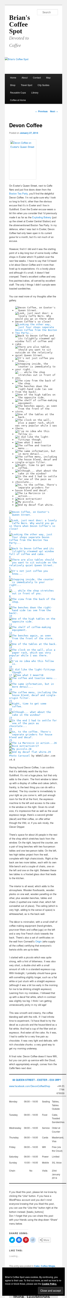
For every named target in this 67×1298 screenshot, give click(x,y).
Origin (38, 941)
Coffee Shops (48, 1266)
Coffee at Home (18, 100)
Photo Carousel (19, 755)
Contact (37, 77)
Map (48, 77)
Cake (37, 1266)
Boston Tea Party (18, 193)
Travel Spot (26, 85)
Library (34, 92)
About (25, 77)
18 (41, 675)
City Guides (43, 85)
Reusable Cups (18, 92)
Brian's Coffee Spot (19, 24)
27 (37, 746)
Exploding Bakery (41, 217)
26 (55, 743)
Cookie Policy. (49, 1283)
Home (13, 77)
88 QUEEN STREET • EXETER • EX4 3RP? (36, 1080)
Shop (12, 85)
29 (49, 752)
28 (29, 749)
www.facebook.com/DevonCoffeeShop (29, 1086)
